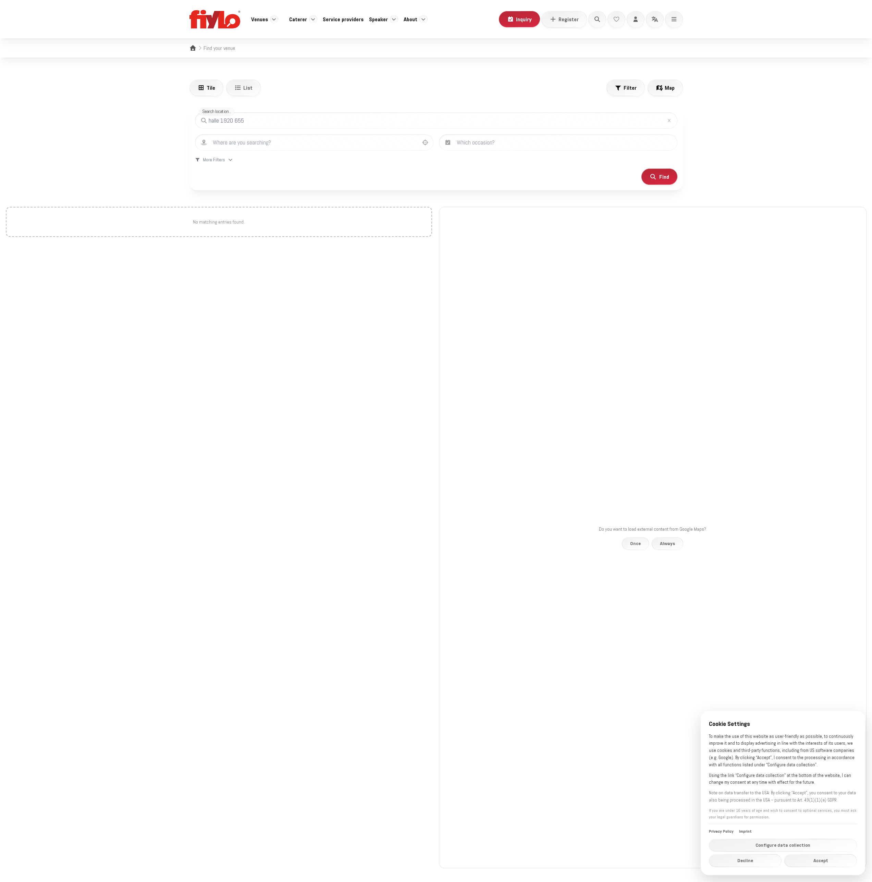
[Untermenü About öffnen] (423, 19)
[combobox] (321, 142)
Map (670, 87)
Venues (259, 19)
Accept (820, 860)
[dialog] (783, 793)
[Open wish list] (616, 19)
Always (667, 543)
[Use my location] (425, 142)
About (410, 19)
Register (568, 19)
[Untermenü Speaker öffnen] (394, 19)
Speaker (378, 19)
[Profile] (635, 19)
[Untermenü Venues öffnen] (274, 19)
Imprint (745, 831)
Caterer (298, 19)
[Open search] (597, 19)
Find (664, 176)
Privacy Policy (721, 831)
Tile (211, 87)
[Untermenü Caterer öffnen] (313, 19)
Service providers (343, 19)
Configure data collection (783, 845)
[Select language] (655, 19)
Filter (630, 87)
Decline (745, 860)
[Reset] (669, 120)
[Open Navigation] (674, 19)
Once (635, 543)
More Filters (214, 159)
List (248, 87)
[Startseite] (192, 48)
